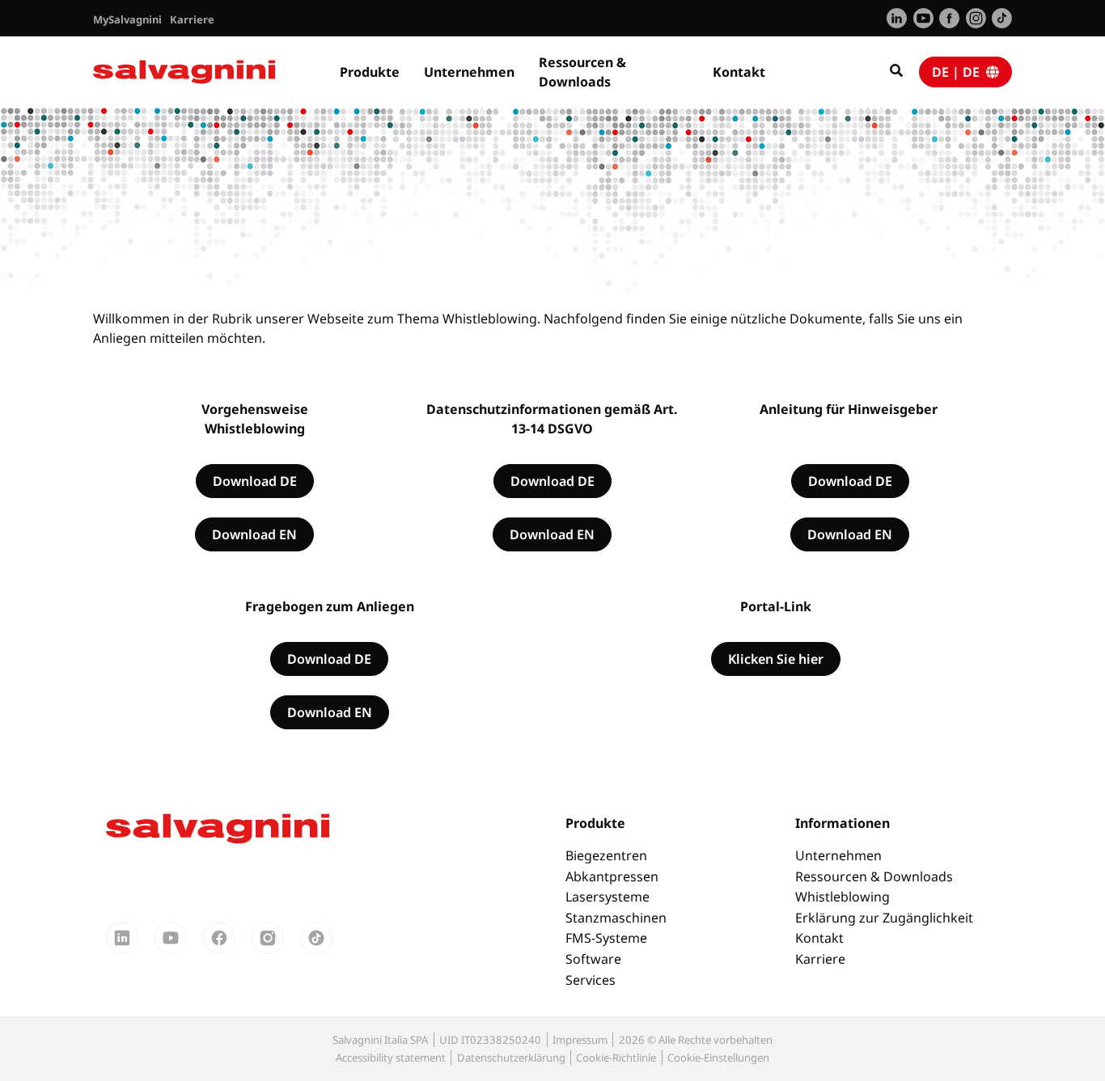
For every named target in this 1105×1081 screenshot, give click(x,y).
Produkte (370, 72)
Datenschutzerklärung (511, 1057)
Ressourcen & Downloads (582, 72)
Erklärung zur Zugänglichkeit (884, 918)
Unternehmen (469, 72)
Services (590, 980)
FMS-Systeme (606, 938)
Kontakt (739, 72)
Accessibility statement (391, 1057)
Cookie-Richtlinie (616, 1057)
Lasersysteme (607, 897)
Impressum (580, 1039)
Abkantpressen (611, 876)
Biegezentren (606, 855)
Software (593, 959)
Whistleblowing (842, 897)
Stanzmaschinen (616, 918)
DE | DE (959, 72)
